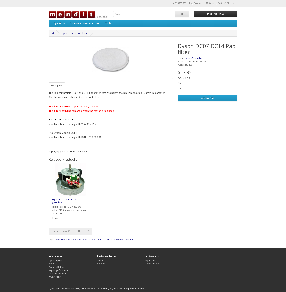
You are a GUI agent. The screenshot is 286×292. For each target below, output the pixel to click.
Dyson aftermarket (193, 58)
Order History (152, 263)
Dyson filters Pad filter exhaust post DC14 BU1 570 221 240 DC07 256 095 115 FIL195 (93, 239)
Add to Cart (207, 98)
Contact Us (102, 260)
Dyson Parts (59, 23)
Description (56, 85)
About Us (53, 263)
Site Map (101, 263)
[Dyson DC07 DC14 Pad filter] (111, 59)
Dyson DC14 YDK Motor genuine (67, 201)
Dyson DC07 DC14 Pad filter (75, 33)
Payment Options (57, 267)
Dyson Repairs (55, 260)
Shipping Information (58, 270)
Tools (108, 23)
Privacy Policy (55, 276)
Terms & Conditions (58, 273)
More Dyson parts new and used (85, 23)
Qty (179, 83)
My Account (150, 260)
